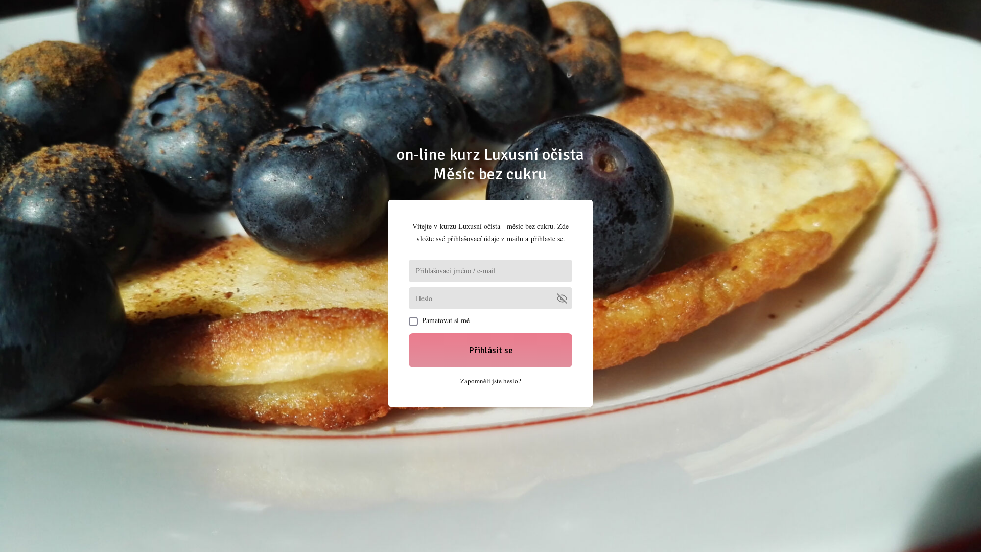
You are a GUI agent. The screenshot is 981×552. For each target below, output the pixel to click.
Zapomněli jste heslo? (490, 380)
